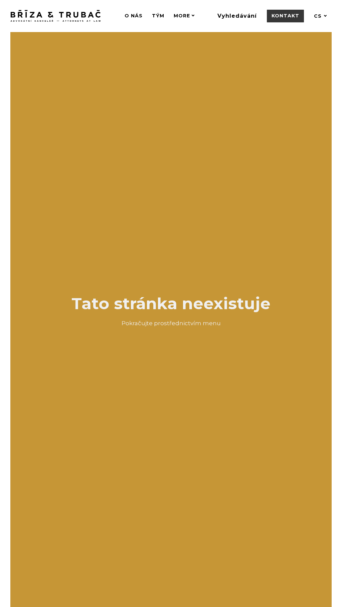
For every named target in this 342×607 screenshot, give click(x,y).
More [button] (182, 16)
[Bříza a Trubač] (55, 16)
